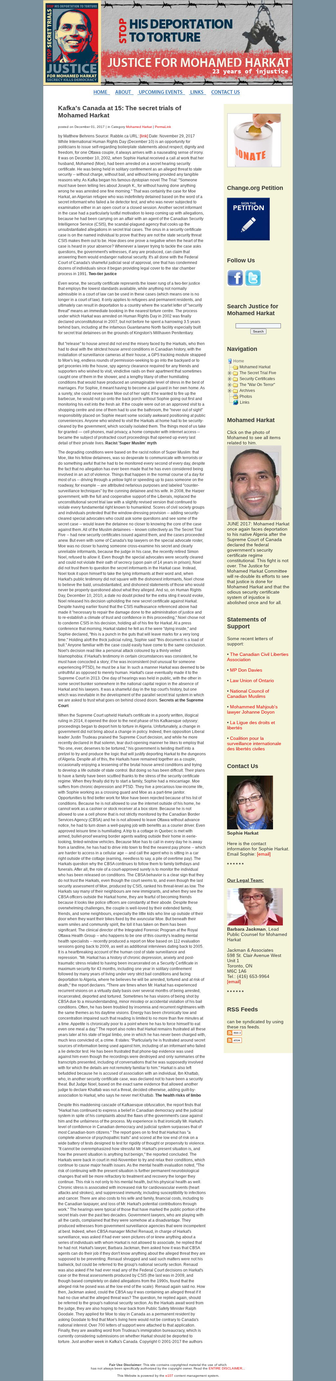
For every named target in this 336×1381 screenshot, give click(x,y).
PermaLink (163, 127)
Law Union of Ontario (252, 680)
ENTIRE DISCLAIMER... (227, 1368)
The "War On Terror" (257, 384)
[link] (144, 136)
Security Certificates (257, 378)
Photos (246, 396)
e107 (169, 1375)
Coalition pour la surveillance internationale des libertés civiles (254, 743)
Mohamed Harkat (139, 127)
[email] (264, 854)
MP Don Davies (246, 670)
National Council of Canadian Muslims (248, 693)
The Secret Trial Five (258, 373)
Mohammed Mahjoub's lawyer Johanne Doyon (252, 709)
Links (244, 402)
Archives (247, 390)
